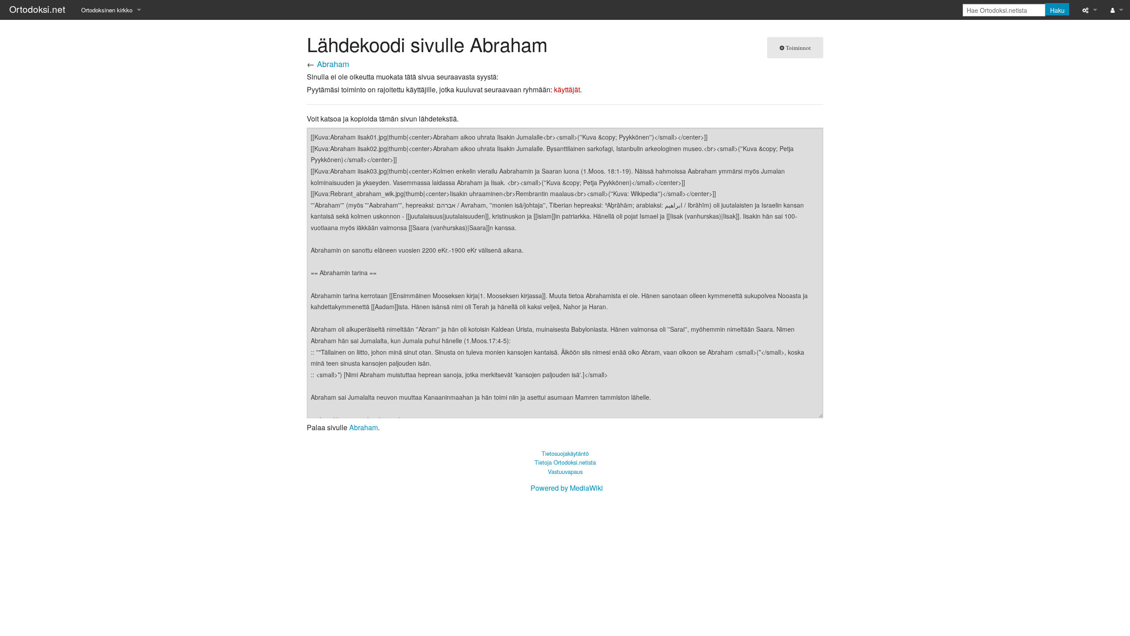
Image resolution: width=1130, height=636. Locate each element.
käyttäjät (567, 89)
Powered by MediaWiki (567, 488)
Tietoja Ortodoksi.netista (565, 462)
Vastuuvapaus (565, 471)
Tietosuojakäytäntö (565, 453)
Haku (1057, 10)
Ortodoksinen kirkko (106, 10)
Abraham (333, 63)
